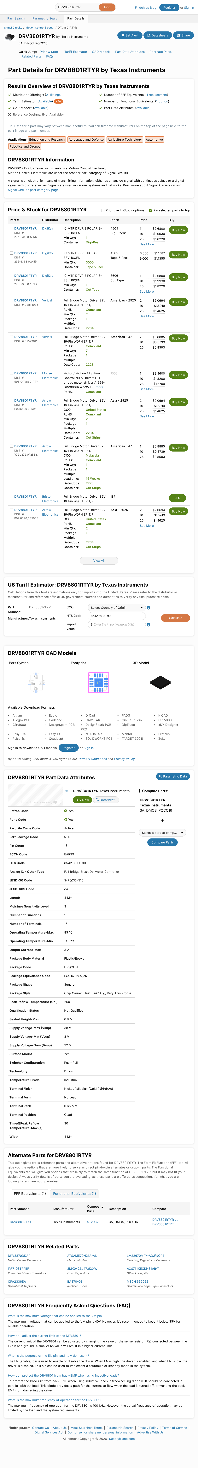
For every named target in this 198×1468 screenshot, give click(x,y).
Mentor (127, 734)
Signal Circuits (13, 27)
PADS (126, 715)
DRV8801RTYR (25, 228)
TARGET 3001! (132, 738)
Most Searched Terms (86, 1428)
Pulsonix (19, 738)
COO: (70, 607)
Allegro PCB (21, 720)
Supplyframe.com (122, 1439)
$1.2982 (93, 1222)
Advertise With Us (150, 1432)
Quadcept (56, 738)
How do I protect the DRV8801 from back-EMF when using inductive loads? (63, 1375)
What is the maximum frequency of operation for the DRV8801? (54, 1400)
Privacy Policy (124, 759)
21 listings (53, 95)
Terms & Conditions (92, 759)
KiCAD (163, 715)
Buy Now (178, 230)
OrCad (90, 715)
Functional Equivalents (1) (74, 1194)
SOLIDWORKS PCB (99, 738)
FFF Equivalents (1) (30, 1194)
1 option (162, 101)
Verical (47, 300)
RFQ (177, 498)
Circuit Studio (132, 720)
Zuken (162, 738)
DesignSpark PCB (62, 725)
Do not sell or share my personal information (100, 1432)
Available (45, 101)
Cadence (55, 720)
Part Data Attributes (130, 52)
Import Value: (71, 626)
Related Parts (31, 56)
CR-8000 (19, 725)
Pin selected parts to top (172, 210)
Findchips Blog (145, 7)
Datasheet (107, 800)
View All (99, 560)
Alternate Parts (160, 52)
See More (147, 244)
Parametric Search (120, 1428)
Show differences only (36, 802)
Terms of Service (174, 1428)
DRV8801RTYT (21, 1222)
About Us (60, 1428)
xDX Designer (168, 725)
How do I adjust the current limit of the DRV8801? (44, 1336)
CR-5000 (165, 720)
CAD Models (101, 52)
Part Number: (14, 609)
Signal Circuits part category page (33, 190)
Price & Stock (50, 52)
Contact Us (40, 1428)
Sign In (189, 7)
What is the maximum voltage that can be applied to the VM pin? (55, 1316)
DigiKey (47, 228)
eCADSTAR (93, 734)
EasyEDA (19, 734)
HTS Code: (74, 616)
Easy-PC (55, 734)
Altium (17, 715)
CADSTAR (92, 720)
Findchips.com (16, 8)
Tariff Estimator (75, 52)
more (99, 387)
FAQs (50, 56)
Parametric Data (174, 776)
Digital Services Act (49, 1432)
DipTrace (128, 725)
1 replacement (157, 95)
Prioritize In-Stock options (125, 210)
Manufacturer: (17, 618)
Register (169, 7)
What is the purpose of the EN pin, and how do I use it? (48, 1355)
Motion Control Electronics (40, 27)
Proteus (164, 734)
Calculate (175, 618)
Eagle (53, 715)
